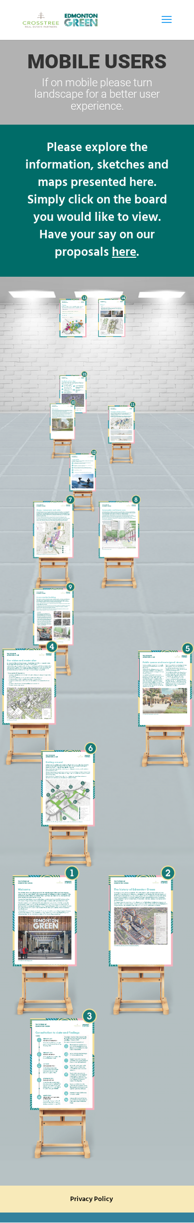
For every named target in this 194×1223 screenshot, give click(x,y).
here (124, 253)
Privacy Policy (91, 1199)
